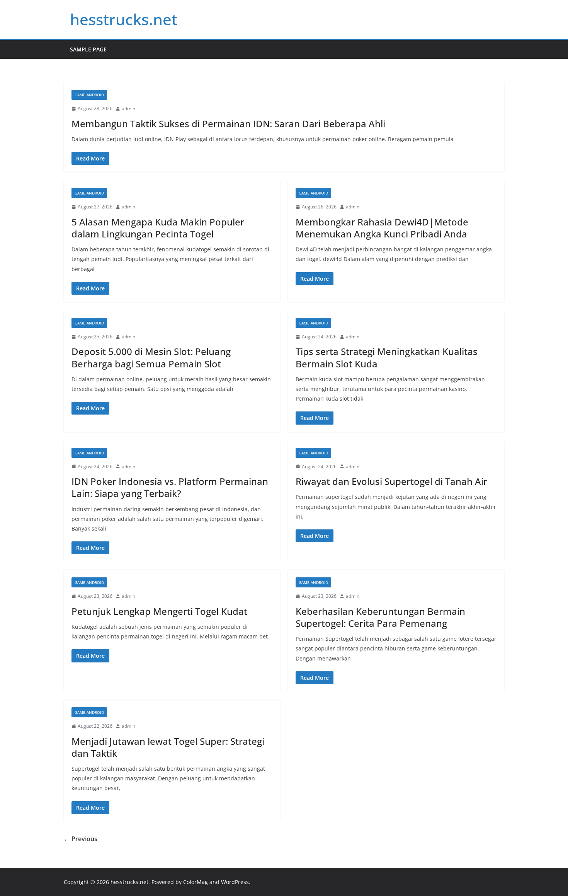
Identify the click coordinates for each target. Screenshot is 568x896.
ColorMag (195, 882)
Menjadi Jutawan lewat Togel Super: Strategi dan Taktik (167, 747)
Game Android (89, 94)
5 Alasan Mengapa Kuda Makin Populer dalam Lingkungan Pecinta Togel (157, 227)
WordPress (235, 882)
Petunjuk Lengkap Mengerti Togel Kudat (159, 611)
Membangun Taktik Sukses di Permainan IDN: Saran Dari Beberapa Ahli (228, 123)
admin (128, 108)
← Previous (80, 839)
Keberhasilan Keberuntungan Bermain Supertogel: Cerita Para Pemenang (380, 617)
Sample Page (88, 49)
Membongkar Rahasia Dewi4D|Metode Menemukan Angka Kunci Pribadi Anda (382, 227)
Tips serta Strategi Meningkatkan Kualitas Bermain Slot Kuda (387, 357)
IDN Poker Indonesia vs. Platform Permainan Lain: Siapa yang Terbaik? (169, 487)
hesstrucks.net (123, 19)
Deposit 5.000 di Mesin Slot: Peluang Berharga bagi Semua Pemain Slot (151, 357)
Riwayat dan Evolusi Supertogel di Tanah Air (391, 481)
